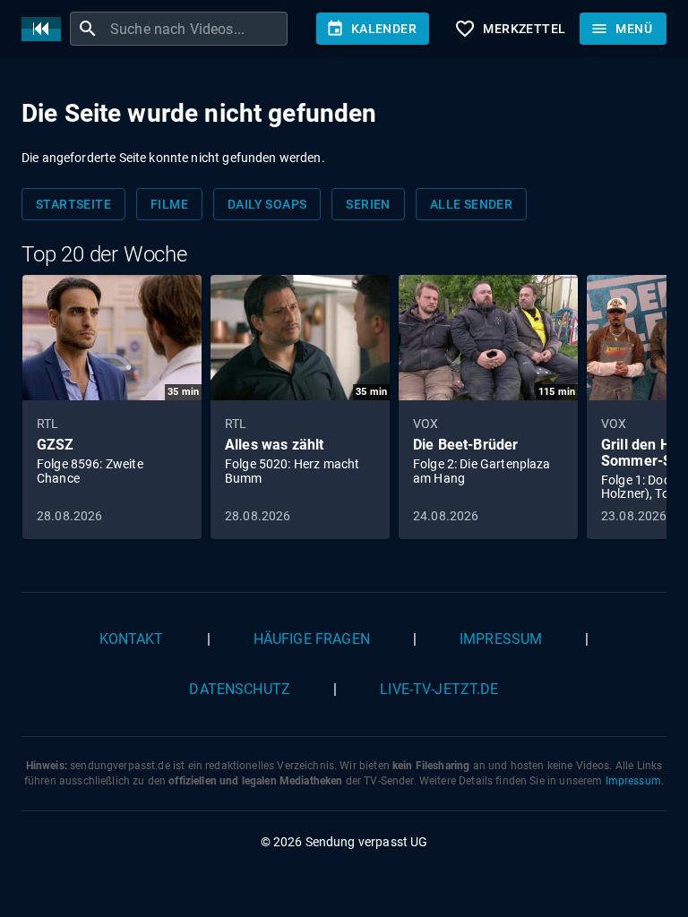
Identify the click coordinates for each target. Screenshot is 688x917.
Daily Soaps (267, 204)
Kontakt (131, 638)
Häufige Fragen (312, 638)
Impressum (501, 638)
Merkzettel (509, 28)
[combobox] (197, 29)
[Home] (46, 29)
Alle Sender (471, 204)
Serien (368, 204)
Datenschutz (239, 689)
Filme (169, 204)
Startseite (73, 204)
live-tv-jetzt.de (439, 689)
